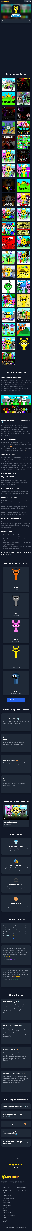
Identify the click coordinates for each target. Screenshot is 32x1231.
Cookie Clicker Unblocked (7, 1202)
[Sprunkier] (5, 1)
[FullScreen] (29, 21)
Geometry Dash (8, 1190)
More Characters (15, 700)
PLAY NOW (16, 16)
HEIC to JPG (6, 1188)
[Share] (26, 21)
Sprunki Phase (7, 1208)
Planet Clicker (7, 1196)
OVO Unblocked (8, 1193)
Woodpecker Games (7, 1221)
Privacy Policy (21, 1188)
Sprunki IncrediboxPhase (8, 1212)
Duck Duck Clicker (8, 1198)
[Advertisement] (16, 47)
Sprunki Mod (7, 1205)
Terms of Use (21, 1190)
